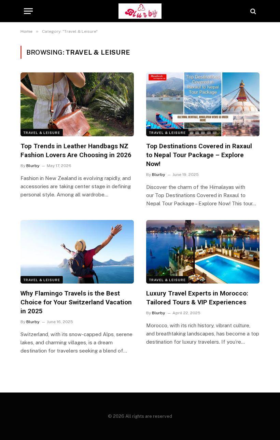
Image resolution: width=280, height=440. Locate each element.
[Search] (252, 11)
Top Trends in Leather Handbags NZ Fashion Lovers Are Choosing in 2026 (75, 150)
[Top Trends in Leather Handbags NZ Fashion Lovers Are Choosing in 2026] (77, 104)
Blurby (33, 165)
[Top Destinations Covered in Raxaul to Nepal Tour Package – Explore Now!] (203, 104)
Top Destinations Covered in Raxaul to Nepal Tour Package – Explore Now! (199, 155)
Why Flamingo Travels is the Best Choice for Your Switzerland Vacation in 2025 (76, 302)
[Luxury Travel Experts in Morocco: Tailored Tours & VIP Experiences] (203, 252)
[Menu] (28, 11)
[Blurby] (140, 11)
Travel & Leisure (41, 132)
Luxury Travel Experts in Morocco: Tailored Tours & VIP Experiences (197, 297)
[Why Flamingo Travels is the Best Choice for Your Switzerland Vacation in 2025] (77, 252)
